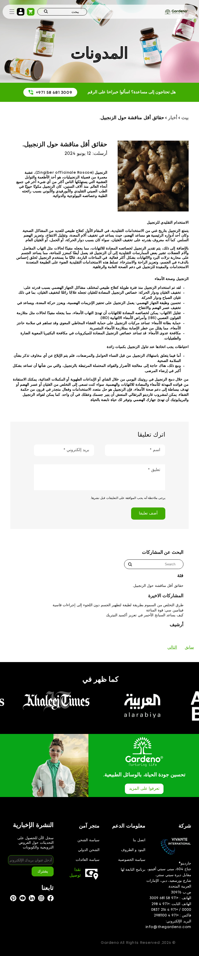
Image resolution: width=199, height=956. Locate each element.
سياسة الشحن (88, 840)
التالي (172, 647)
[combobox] (62, 12)
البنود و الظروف (133, 850)
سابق (189, 647)
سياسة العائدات (88, 859)
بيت (185, 118)
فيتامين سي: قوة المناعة (164, 610)
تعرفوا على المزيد (144, 789)
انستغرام (50, 898)
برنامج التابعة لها (133, 869)
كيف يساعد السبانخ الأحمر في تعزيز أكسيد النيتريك (144, 615)
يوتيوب (22, 898)
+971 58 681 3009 (54, 93)
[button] (12, 11)
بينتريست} (13, 898)
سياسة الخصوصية (131, 859)
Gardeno (110, 942)
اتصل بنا (139, 840)
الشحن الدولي (89, 850)
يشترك (43, 871)
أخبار (172, 118)
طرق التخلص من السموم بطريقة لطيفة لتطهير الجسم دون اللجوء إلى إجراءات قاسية (118, 605)
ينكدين (32, 898)
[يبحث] (45, 12)
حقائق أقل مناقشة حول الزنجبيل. (158, 585)
